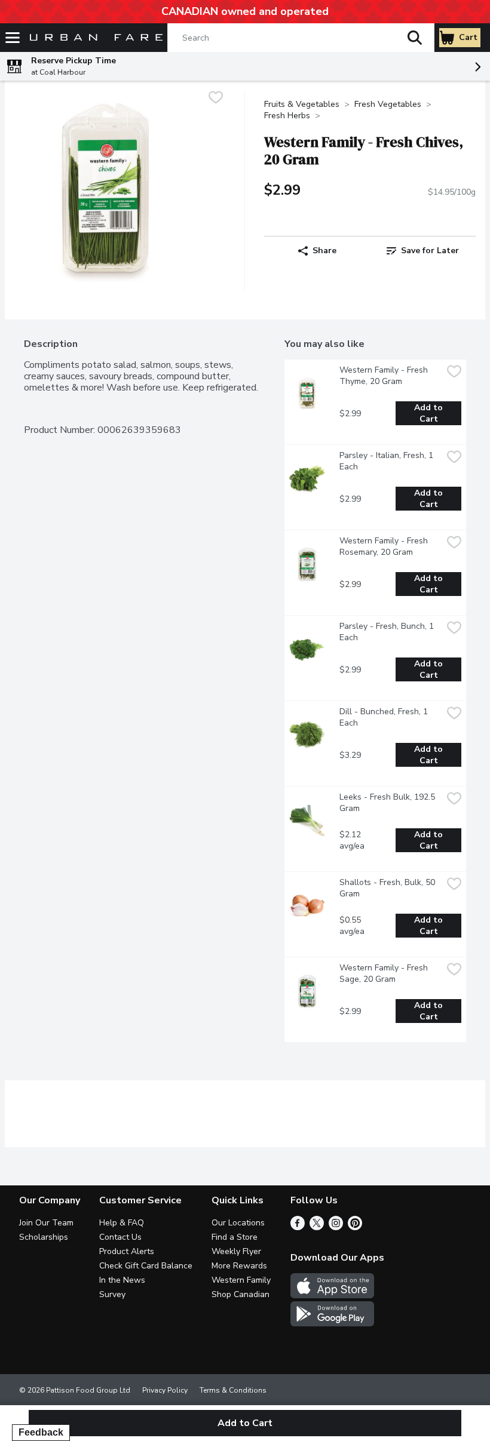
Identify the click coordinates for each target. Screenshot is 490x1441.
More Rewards (239, 1265)
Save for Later (430, 250)
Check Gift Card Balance (145, 1265)
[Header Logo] (93, 38)
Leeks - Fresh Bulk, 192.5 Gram (388, 802)
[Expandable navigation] (12, 37)
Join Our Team (46, 1222)
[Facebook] (297, 1227)
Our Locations (238, 1222)
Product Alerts (126, 1251)
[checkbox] (215, 98)
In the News (122, 1280)
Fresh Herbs (287, 115)
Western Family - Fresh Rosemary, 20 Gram (384, 546)
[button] (415, 37)
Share (324, 250)
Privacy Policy (165, 1390)
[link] (423, 250)
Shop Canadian (241, 1294)
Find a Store (235, 1237)
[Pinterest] (355, 1227)
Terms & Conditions (233, 1390)
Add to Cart (429, 413)
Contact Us (120, 1237)
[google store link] (332, 1323)
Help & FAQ (121, 1222)
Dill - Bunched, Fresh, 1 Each (384, 717)
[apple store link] (332, 1295)
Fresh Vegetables (387, 104)
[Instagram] (336, 1227)
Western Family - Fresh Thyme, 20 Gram (384, 375)
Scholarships (43, 1237)
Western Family (241, 1280)
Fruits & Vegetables (301, 104)
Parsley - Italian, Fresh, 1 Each (387, 461)
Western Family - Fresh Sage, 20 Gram (384, 973)
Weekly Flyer (236, 1251)
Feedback (41, 1432)
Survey (112, 1294)
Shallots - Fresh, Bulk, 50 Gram (388, 888)
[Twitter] (317, 1227)
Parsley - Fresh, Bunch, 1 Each (387, 631)
